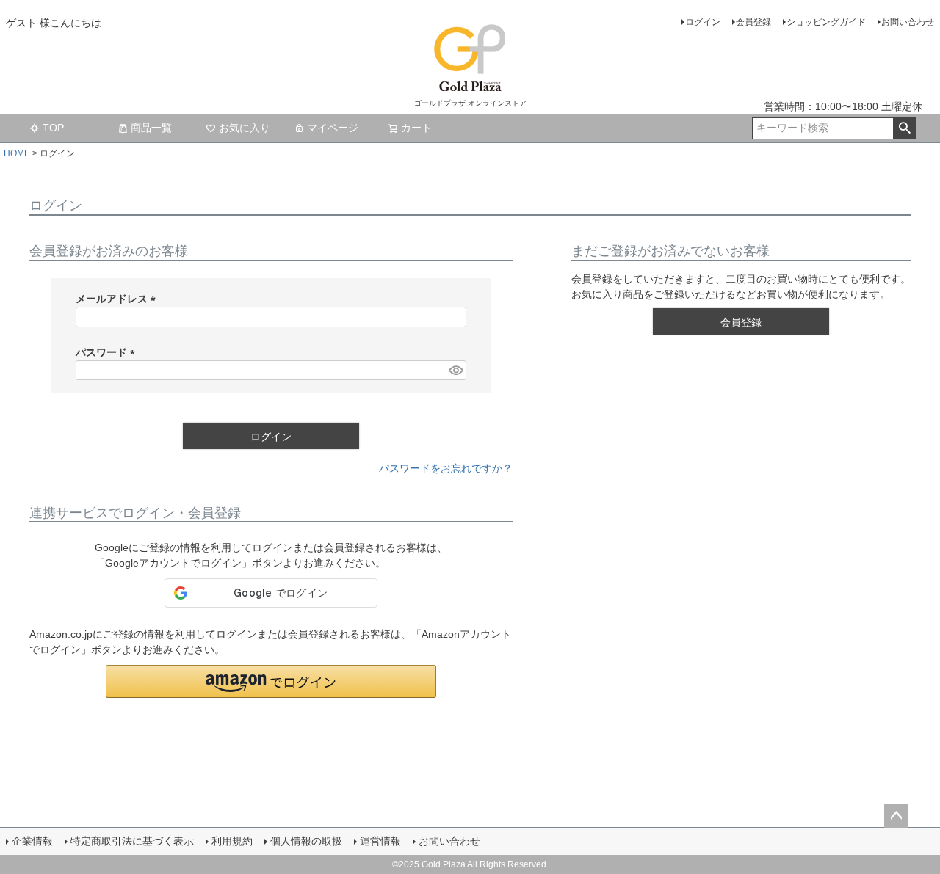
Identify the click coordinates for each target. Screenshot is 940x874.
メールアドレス (118, 299)
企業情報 (32, 841)
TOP (53, 128)
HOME (17, 153)
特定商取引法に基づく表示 (132, 841)
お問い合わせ (907, 22)
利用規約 (232, 841)
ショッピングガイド (826, 22)
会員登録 (753, 22)
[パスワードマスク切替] (455, 370)
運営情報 (380, 841)
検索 (904, 128)
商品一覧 (151, 128)
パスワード (108, 352)
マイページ (332, 128)
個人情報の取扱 (306, 841)
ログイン (702, 22)
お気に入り (244, 128)
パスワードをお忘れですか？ (446, 468)
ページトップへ (896, 816)
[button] (271, 681)
